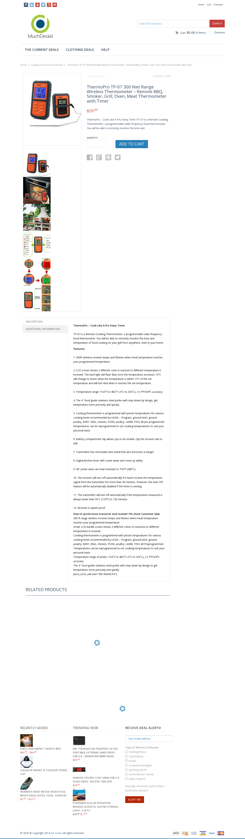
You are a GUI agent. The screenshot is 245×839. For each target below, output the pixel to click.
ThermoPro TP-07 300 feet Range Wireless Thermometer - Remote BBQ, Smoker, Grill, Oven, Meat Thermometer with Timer (129, 64)
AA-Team (56, 833)
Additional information (43, 329)
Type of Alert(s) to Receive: (142, 747)
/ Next (167, 76)
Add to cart (131, 143)
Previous (158, 76)
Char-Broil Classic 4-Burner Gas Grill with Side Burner (97, 674)
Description (34, 321)
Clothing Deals (80, 49)
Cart (209, 4)
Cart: (187, 32)
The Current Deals (42, 49)
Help (105, 49)
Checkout (218, 4)
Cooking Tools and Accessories (47, 64)
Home (201, 4)
